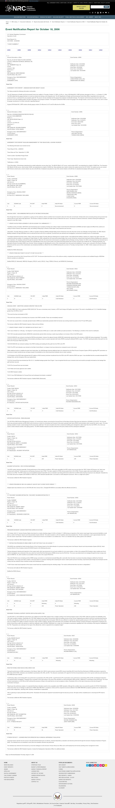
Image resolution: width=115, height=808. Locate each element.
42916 (80, 50)
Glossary (62, 788)
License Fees (35, 771)
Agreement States (54, 2)
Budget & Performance (38, 767)
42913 (49, 50)
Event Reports (8, 767)
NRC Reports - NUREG (65, 775)
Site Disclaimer (94, 803)
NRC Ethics (34, 777)
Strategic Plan (36, 765)
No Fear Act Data (54, 803)
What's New (63, 2)
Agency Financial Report (39, 769)
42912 (39, 50)
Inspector (64, 803)
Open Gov (7, 771)
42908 (29, 50)
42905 (19, 50)
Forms (61, 769)
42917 (90, 50)
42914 (59, 50)
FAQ (48, 2)
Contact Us (76, 2)
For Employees (58, 805)
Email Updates (84, 2)
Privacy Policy (86, 803)
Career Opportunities (38, 775)
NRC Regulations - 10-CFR (66, 777)
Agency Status (35, 779)
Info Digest (62, 765)
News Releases (8, 765)
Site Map (73, 803)
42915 (70, 50)
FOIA (34, 803)
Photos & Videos (9, 777)
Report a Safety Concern (81, 7)
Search (106, 6)
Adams (6, 769)
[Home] (13, 8)
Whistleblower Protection (43, 803)
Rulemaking (62, 785)
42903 (8, 50)
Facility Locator (105, 2)
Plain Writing (63, 781)
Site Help (69, 2)
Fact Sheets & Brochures (66, 767)
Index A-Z (91, 2)
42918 (100, 50)
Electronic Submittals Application (69, 771)
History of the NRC (37, 773)
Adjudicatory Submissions (67, 773)
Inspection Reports (65, 779)
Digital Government (10, 773)
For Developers (9, 779)
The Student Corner (10, 775)
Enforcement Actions (65, 783)
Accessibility (79, 803)
